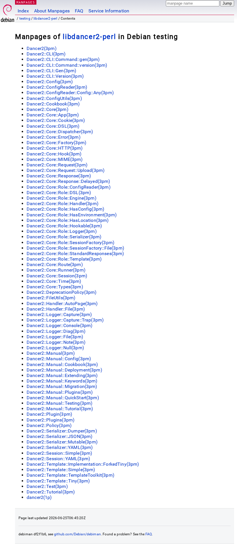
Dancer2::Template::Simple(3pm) (61, 469)
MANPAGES (25, 2)
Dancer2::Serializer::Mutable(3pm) (62, 442)
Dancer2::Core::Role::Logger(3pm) (62, 231)
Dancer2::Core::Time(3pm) (54, 281)
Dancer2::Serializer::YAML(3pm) (60, 447)
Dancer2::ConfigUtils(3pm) (54, 98)
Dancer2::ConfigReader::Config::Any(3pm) (70, 92)
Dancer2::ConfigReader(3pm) (57, 87)
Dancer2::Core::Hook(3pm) (54, 154)
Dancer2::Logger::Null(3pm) (55, 347)
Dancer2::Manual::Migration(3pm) (62, 386)
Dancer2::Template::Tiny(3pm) (58, 481)
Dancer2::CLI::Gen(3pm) (51, 70)
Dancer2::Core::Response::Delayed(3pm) (68, 181)
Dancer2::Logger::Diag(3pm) (56, 331)
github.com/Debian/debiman (77, 534)
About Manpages (52, 11)
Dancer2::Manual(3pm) (51, 353)
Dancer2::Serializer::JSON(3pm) (60, 436)
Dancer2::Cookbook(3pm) (53, 104)
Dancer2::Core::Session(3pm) (57, 276)
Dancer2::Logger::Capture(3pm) (59, 314)
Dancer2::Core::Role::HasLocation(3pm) (68, 220)
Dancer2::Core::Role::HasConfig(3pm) (65, 209)
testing (24, 18)
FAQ (79, 11)
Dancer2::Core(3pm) (47, 109)
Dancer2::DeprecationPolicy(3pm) (62, 292)
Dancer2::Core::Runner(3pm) (56, 270)
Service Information (108, 11)
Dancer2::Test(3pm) (47, 486)
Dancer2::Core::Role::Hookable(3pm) (64, 226)
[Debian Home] (7, 11)
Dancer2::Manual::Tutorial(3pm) (60, 408)
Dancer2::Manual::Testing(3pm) (59, 403)
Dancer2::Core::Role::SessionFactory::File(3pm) (75, 248)
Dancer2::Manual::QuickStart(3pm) (63, 397)
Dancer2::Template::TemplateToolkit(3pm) (70, 475)
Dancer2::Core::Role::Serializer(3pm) (64, 236)
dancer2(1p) (39, 497)
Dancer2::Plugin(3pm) (49, 414)
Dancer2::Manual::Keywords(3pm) (62, 381)
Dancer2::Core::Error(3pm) (54, 137)
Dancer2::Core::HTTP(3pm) (55, 148)
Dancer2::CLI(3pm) (46, 54)
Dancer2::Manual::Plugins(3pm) (60, 392)
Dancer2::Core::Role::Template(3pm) (64, 259)
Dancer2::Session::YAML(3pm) (58, 458)
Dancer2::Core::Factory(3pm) (56, 142)
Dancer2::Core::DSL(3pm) (53, 126)
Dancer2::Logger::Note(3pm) (56, 342)
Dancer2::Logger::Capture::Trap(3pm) (65, 320)
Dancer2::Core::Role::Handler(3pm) (63, 203)
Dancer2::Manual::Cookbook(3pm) (62, 364)
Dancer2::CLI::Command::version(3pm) (67, 65)
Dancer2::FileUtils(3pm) (51, 297)
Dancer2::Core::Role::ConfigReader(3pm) (69, 187)
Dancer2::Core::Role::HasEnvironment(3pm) (72, 215)
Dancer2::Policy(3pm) (49, 425)
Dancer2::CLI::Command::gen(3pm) (63, 59)
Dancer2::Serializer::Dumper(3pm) (62, 431)
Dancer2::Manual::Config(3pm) (59, 358)
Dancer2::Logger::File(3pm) (55, 336)
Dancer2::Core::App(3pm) (53, 115)
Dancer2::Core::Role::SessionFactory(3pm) (70, 242)
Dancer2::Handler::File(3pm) (56, 309)
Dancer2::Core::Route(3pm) (55, 264)
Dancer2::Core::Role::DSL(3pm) (59, 192)
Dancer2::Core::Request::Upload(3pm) (66, 170)
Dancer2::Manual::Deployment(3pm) (64, 370)
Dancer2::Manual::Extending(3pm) (62, 375)
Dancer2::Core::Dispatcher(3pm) (60, 131)
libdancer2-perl (45, 18)
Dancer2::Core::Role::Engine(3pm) (62, 198)
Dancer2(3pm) (42, 48)
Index (23, 11)
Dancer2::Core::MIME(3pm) (55, 159)
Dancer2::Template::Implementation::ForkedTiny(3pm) (83, 464)
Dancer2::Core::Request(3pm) (57, 165)
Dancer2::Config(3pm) (50, 81)
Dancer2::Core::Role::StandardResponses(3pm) (75, 253)
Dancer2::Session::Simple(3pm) (59, 453)
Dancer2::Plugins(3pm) (51, 420)
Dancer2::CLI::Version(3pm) (55, 76)
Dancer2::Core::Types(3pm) (55, 286)
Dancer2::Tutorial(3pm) (51, 492)
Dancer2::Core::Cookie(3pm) (56, 120)
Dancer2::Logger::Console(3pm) (59, 325)
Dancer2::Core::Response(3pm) (59, 176)
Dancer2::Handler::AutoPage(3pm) (62, 303)
